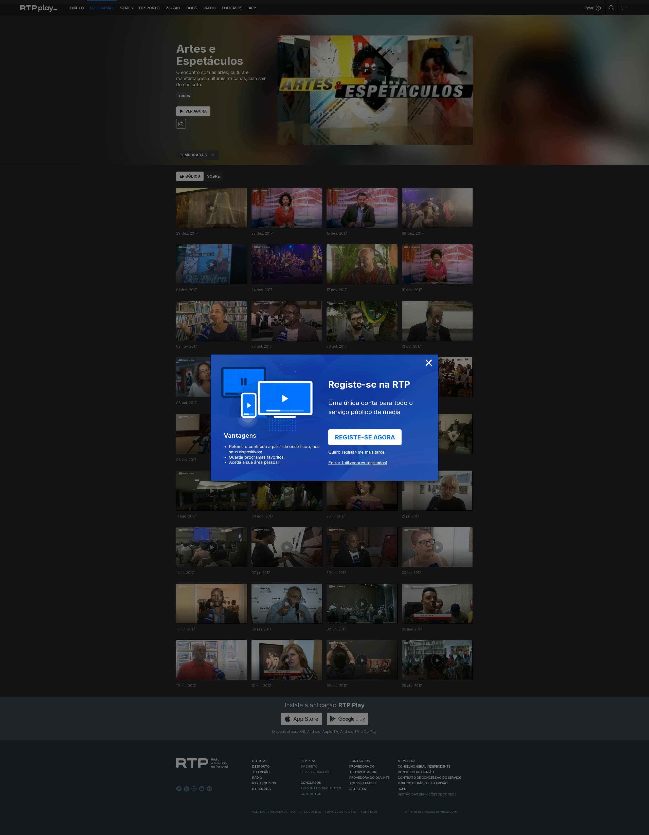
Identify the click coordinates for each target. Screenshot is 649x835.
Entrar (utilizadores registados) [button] (357, 462)
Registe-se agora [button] (365, 437)
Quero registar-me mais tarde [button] (356, 452)
